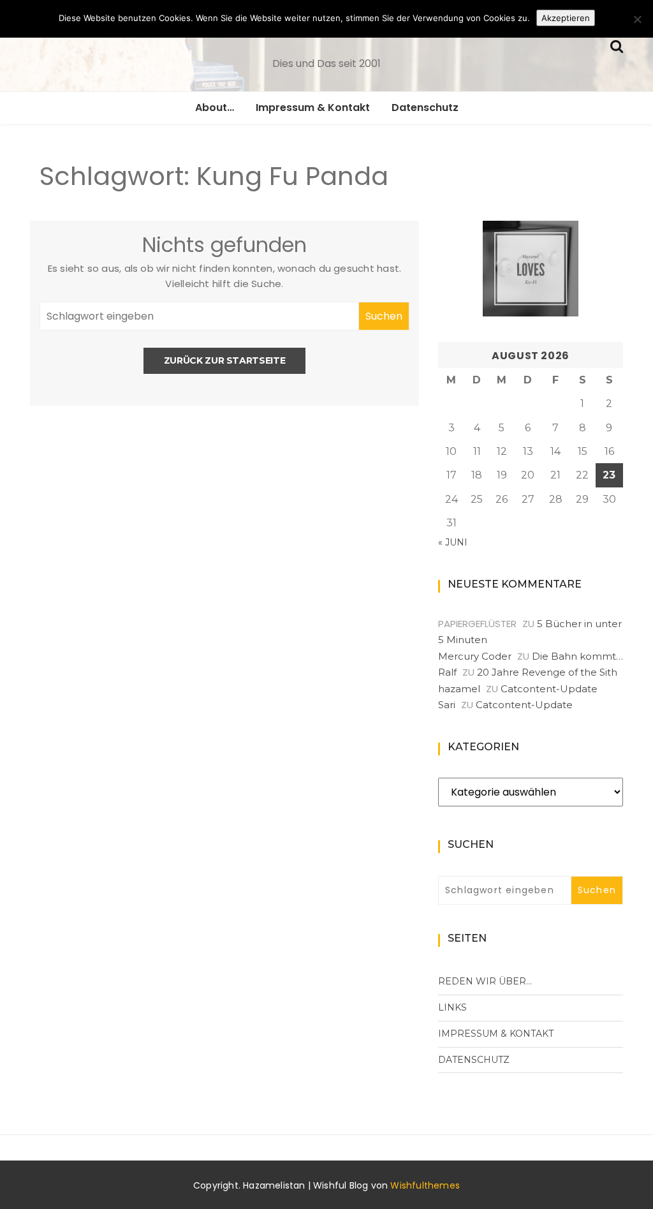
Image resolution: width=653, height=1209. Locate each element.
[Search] (616, 45)
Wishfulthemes (425, 1185)
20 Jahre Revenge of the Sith (547, 672)
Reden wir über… (485, 981)
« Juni (452, 542)
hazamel (459, 689)
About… (214, 107)
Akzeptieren (565, 18)
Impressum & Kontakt (313, 107)
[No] (637, 19)
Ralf (447, 672)
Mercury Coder (474, 656)
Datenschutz (425, 107)
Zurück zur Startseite (225, 360)
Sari (446, 705)
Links (452, 1007)
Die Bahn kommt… (577, 656)
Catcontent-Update (549, 689)
